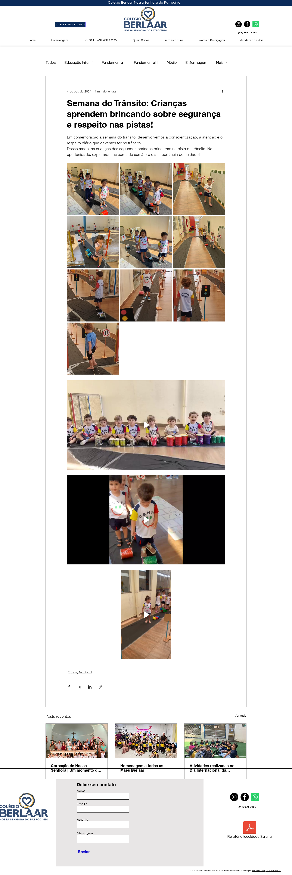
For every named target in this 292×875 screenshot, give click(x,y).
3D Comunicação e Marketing (266, 870)
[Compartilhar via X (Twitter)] (79, 687)
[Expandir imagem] (93, 189)
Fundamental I (113, 63)
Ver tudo (240, 715)
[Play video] (146, 424)
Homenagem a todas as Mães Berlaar (141, 767)
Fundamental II (146, 63)
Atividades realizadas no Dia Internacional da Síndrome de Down (212, 767)
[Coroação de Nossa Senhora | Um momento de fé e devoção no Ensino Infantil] (77, 741)
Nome (81, 791)
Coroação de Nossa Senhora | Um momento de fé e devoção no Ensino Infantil (75, 767)
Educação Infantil (78, 63)
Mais (220, 63)
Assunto (82, 819)
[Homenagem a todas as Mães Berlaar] (146, 741)
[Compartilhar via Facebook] (69, 687)
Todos (51, 63)
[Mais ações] (222, 91)
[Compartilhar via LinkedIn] (90, 687)
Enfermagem (196, 63)
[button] (212, 40)
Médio (172, 63)
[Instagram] (234, 797)
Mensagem (85, 833)
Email (81, 804)
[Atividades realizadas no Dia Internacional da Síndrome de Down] (215, 741)
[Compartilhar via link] (100, 687)
